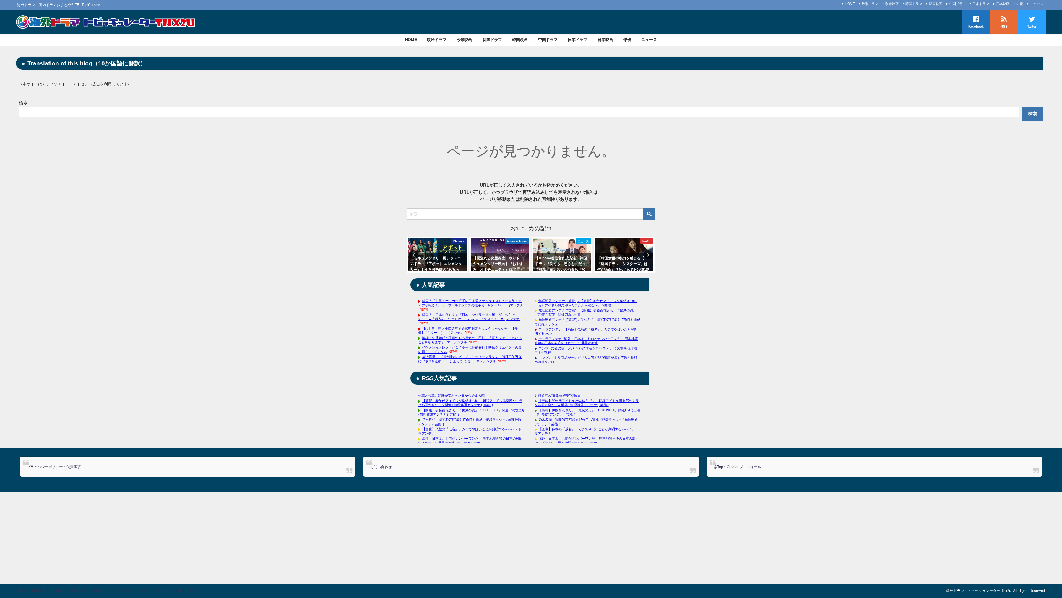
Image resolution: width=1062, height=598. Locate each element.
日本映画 (1002, 4)
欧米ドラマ (870, 4)
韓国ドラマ (913, 4)
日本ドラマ (981, 4)
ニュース (1036, 4)
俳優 (1019, 4)
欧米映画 (892, 4)
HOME (850, 4)
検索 (23, 102)
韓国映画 (935, 4)
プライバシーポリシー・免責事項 (54, 467)
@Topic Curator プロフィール (737, 467)
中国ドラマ (957, 4)
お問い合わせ (381, 467)
